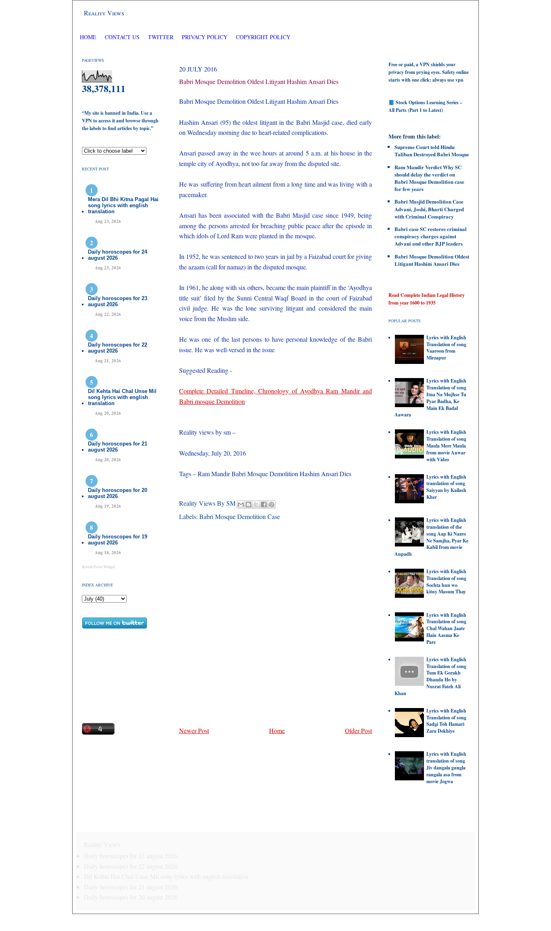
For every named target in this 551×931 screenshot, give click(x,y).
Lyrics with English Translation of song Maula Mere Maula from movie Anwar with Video (446, 445)
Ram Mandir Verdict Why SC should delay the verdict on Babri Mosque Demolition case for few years (429, 178)
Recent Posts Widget (98, 567)
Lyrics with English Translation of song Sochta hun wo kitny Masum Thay (446, 581)
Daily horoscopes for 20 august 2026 (117, 493)
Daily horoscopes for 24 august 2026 (117, 255)
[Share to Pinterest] (271, 504)
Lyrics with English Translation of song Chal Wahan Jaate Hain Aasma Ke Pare (446, 628)
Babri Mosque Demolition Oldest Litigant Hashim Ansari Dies (258, 81)
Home (88, 37)
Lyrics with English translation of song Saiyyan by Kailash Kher (446, 486)
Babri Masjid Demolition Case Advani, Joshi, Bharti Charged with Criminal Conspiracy (429, 209)
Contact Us (122, 37)
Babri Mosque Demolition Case (239, 516)
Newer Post (194, 730)
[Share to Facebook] (264, 504)
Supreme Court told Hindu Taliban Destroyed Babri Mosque (431, 150)
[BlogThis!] (248, 504)
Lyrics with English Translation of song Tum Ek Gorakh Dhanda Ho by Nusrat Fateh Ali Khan (430, 676)
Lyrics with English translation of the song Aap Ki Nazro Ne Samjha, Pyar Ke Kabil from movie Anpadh (431, 537)
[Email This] (241, 504)
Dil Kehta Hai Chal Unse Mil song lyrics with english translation (122, 397)
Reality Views (104, 12)
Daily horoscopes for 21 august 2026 (117, 447)
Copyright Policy (263, 37)
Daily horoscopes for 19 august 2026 (117, 540)
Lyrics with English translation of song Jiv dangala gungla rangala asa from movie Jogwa (446, 767)
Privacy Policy (204, 37)
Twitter (161, 37)
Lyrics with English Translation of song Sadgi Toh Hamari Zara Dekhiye (446, 720)
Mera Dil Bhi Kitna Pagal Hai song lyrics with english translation (123, 205)
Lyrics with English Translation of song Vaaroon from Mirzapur (446, 347)
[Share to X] (256, 504)
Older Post (358, 730)
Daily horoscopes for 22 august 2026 (117, 348)
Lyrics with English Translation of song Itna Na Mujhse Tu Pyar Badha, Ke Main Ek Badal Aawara (430, 397)
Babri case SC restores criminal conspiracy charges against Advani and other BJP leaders (430, 236)
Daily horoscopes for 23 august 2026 (117, 301)
